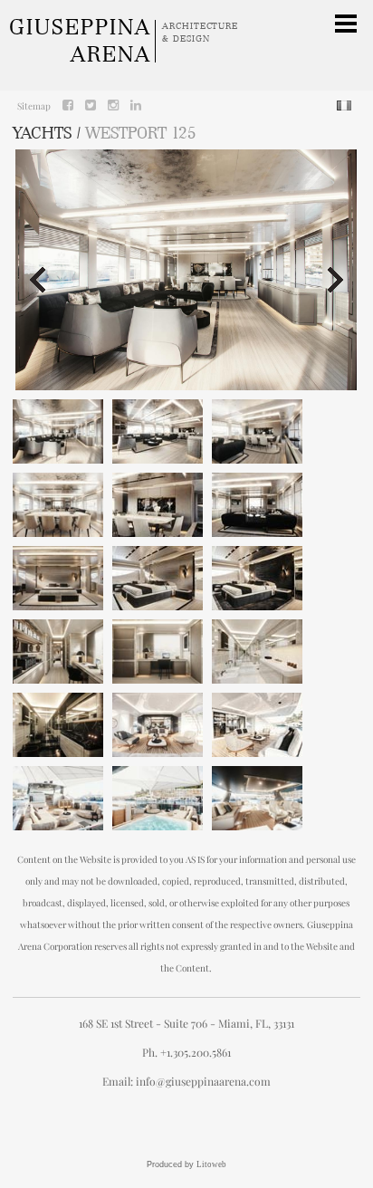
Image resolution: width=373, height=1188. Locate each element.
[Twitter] (90, 104)
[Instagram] (113, 104)
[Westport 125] (58, 431)
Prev (36, 279)
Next (336, 279)
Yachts (42, 133)
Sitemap (34, 106)
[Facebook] (67, 104)
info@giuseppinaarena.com (203, 1081)
